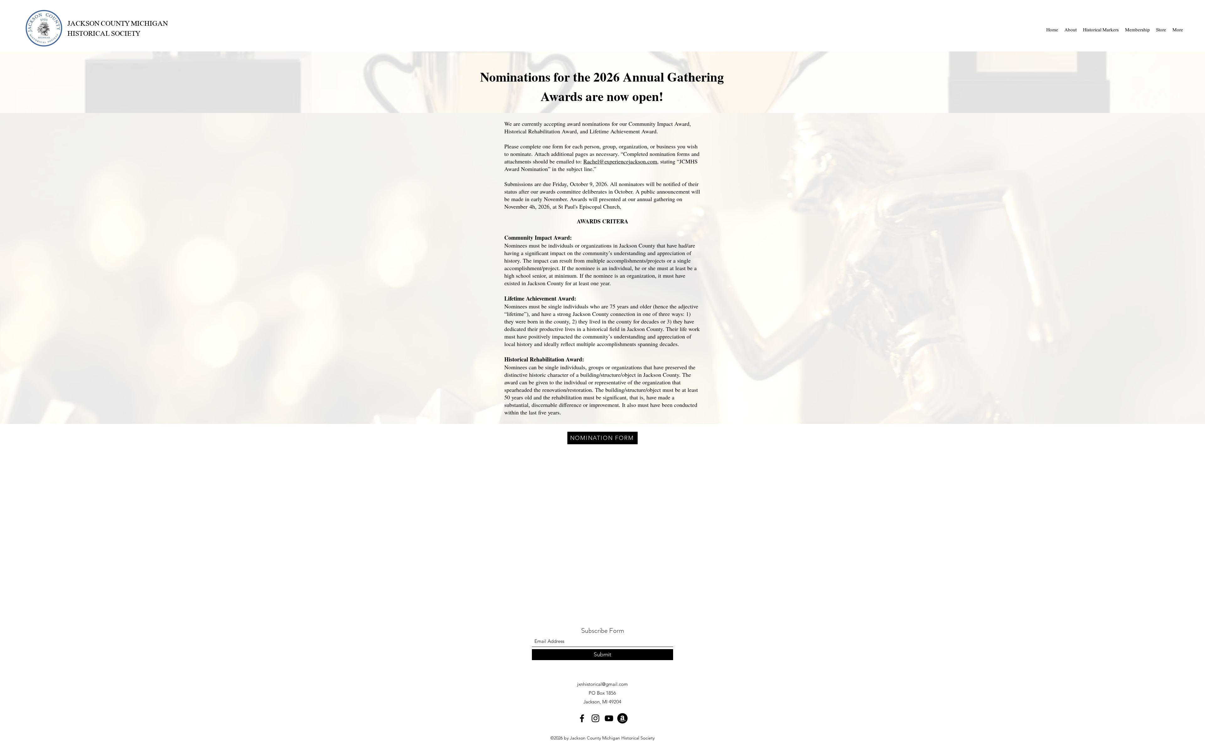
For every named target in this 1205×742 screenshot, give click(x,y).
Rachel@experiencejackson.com (620, 161)
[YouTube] (609, 718)
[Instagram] (595, 718)
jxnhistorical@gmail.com (602, 684)
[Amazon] (622, 718)
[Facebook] (582, 718)
